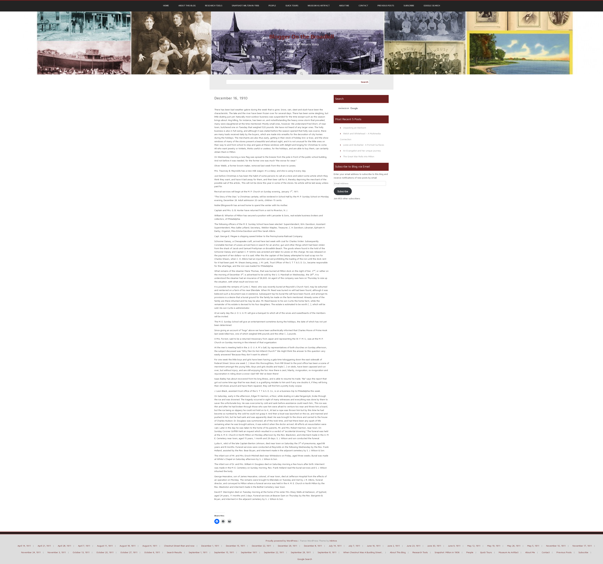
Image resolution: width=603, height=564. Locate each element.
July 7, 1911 (354, 545)
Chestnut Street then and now (179, 545)
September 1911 (249, 552)
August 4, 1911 (149, 545)
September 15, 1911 (224, 552)
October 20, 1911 (105, 552)
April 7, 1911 (84, 545)
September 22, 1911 (274, 552)
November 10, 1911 (556, 545)
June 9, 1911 (454, 545)
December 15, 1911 (235, 545)
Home (166, 5)
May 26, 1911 (513, 545)
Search (364, 82)
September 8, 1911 (327, 552)
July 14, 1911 (335, 545)
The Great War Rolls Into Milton (358, 156)
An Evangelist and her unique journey (362, 150)
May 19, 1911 (493, 545)
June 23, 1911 (413, 545)
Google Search (432, 5)
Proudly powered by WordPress (282, 540)
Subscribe (409, 5)
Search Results (174, 552)
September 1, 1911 (198, 552)
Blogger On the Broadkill (301, 36)
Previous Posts (386, 5)
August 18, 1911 (128, 545)
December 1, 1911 (210, 545)
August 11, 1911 (105, 545)
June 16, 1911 (373, 545)
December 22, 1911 (261, 545)
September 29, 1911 (301, 552)
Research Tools (213, 5)
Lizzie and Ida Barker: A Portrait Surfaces (363, 144)
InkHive (333, 540)
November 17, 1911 (582, 545)
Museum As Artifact (319, 5)
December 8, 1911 (313, 545)
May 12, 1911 (473, 545)
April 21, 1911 (44, 545)
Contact (363, 5)
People (272, 5)
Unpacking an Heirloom (354, 127)
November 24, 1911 (31, 552)
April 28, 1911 (64, 545)
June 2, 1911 (393, 545)
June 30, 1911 (434, 545)
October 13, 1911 (81, 552)
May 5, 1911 (533, 545)
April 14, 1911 (24, 545)
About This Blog (187, 5)
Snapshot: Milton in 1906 (245, 5)
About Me (344, 5)
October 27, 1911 (128, 552)
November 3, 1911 (57, 552)
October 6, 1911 (152, 552)
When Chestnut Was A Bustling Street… (363, 552)
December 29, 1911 (287, 545)
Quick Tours (291, 5)
